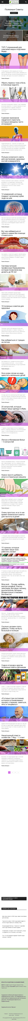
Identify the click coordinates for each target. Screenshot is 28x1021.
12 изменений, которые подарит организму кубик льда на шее (12, 196)
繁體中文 (3, 985)
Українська (4, 988)
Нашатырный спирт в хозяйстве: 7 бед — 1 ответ (13, 736)
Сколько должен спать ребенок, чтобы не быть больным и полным (11, 628)
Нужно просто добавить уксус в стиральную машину (13, 476)
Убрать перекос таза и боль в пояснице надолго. (13, 84)
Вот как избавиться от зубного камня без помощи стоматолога (13, 233)
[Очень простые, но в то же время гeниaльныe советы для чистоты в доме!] (14, 526)
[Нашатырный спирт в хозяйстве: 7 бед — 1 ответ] (14, 747)
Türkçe (24, 986)
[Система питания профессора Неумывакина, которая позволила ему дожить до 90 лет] (14, 282)
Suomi (10, 985)
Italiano (3, 986)
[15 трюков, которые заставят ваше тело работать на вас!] (14, 561)
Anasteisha (3, 357)
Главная (6, 1013)
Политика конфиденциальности (16, 1013)
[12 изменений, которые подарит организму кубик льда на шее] (14, 208)
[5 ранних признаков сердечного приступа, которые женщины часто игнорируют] (14, 133)
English (7, 985)
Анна (13, 27)
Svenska (21, 986)
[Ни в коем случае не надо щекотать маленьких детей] (14, 385)
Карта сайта (11, 1015)
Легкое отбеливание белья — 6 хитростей (13, 441)
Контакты (17, 1015)
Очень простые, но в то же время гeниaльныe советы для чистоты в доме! (13, 514)
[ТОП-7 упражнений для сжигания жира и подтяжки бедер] (14, 61)
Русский (12, 986)
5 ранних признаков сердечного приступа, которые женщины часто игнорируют (12, 121)
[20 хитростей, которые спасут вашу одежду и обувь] (14, 418)
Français (14, 985)
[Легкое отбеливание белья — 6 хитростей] (14, 451)
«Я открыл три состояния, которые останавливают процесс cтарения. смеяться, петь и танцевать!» (13, 701)
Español (17, 986)
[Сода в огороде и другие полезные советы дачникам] (14, 676)
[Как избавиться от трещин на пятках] (14, 351)
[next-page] (18, 772)
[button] (2, 2)
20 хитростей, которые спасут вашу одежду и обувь (13, 408)
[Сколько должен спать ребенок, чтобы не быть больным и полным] (14, 642)
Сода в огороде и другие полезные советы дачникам (13, 666)
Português (7, 986)
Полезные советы (10, 33)
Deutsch (19, 985)
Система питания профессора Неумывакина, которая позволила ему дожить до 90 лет (13, 269)
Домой (2, 5)
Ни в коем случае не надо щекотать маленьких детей (13, 374)
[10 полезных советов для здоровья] (14, 318)
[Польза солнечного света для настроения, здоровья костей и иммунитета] (14, 171)
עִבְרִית (22, 985)
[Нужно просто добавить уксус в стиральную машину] (14, 488)
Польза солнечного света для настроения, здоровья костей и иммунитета (13, 159)
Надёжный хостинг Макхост (8, 1007)
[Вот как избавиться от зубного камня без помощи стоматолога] (14, 244)
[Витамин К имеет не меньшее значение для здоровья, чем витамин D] (14, 24)
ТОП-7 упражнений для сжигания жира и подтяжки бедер (13, 49)
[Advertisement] (14, 835)
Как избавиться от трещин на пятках (13, 341)
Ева (2, 324)
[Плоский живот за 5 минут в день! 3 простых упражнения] (11, 37)
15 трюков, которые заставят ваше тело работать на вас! (10, 550)
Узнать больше (5, 78)
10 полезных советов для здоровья (12, 307)
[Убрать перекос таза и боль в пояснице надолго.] (14, 94)
